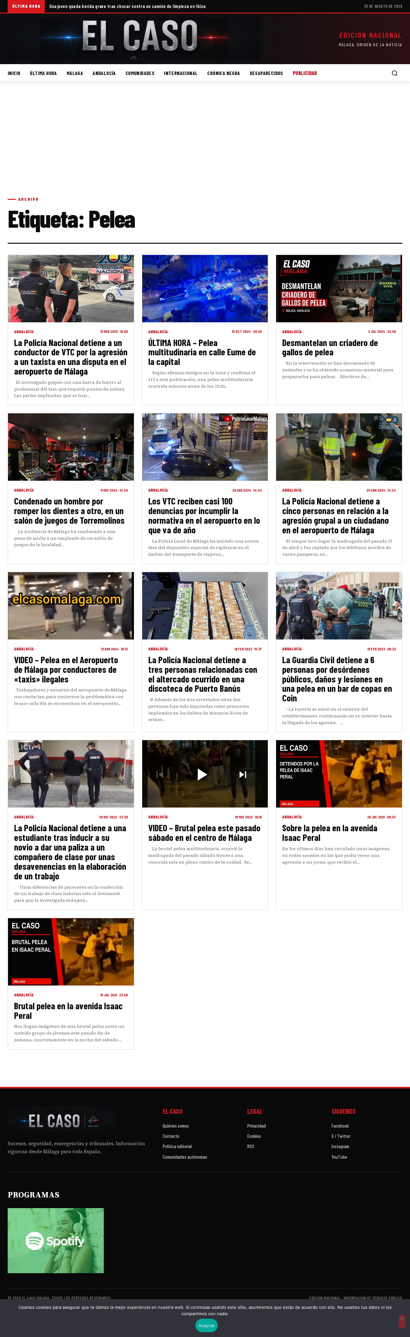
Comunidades (140, 73)
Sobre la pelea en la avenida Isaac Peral (329, 832)
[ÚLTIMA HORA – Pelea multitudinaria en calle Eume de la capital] (205, 288)
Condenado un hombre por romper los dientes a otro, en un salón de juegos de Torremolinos (69, 510)
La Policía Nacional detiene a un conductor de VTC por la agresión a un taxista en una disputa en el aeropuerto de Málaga (70, 357)
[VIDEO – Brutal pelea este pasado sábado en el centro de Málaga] (205, 774)
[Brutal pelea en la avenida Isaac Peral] (71, 952)
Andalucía (104, 73)
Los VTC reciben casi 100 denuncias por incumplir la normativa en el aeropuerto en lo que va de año (204, 515)
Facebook (340, 1126)
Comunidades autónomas (185, 1157)
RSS (250, 1146)
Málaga (75, 73)
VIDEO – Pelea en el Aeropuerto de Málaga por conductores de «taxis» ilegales (66, 669)
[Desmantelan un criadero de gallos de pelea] (339, 288)
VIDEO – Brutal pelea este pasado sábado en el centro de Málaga (204, 832)
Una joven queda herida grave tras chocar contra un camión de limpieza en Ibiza (127, 6)
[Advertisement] (205, 145)
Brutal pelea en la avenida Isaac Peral (68, 1010)
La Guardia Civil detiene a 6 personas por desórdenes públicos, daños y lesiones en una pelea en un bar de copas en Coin (337, 678)
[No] (402, 1321)
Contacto (171, 1136)
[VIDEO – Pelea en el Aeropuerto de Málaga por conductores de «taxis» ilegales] (71, 605)
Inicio (14, 73)
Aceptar (207, 1325)
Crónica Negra (223, 73)
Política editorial (177, 1146)
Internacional (181, 73)
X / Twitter (341, 1136)
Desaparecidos (266, 73)
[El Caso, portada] (134, 38)
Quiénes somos (176, 1126)
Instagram (340, 1146)
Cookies (254, 1136)
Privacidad (256, 1126)
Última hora (43, 73)
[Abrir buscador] (394, 73)
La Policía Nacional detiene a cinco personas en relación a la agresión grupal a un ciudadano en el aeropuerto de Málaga (335, 515)
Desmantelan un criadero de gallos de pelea (330, 347)
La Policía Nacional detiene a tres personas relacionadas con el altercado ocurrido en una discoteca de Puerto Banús (202, 674)
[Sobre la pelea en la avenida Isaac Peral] (339, 774)
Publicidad (305, 73)
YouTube (339, 1157)
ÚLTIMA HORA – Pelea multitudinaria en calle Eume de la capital (202, 352)
